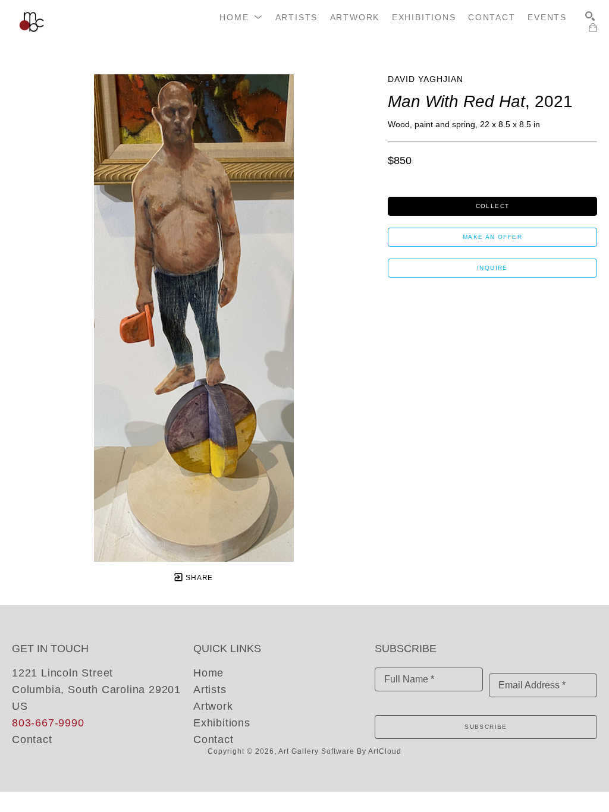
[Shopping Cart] (593, 27)
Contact (32, 739)
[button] (241, 17)
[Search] (590, 16)
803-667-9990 (48, 723)
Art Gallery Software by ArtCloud (339, 751)
